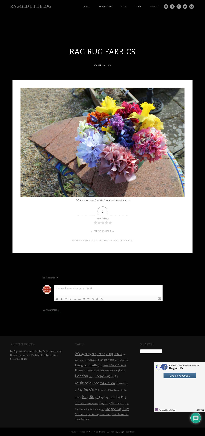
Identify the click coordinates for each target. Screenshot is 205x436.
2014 (79, 353)
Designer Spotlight (88, 365)
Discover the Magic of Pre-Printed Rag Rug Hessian (33, 355)
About (154, 6)
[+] (101, 298)
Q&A (93, 389)
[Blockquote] (84, 299)
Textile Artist (120, 414)
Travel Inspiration (82, 418)
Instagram (166, 6)
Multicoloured (87, 382)
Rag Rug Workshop (112, 403)
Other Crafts (107, 383)
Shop (138, 6)
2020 (118, 353)
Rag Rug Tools (107, 397)
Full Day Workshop (91, 370)
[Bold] (57, 299)
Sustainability (93, 414)
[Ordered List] (75, 299)
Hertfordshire (103, 370)
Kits (123, 6)
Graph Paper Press (127, 432)
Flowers (79, 370)
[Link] (93, 299)
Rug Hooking (91, 409)
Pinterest (178, 6)
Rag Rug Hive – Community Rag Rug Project (29, 351)
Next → (109, 231)
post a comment (124, 240)
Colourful (123, 360)
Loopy (91, 376)
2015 (87, 353)
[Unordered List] (79, 299)
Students (81, 414)
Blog (87, 6)
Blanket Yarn (106, 360)
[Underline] (66, 299)
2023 (77, 360)
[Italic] (61, 299)
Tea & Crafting (105, 414)
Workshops (105, 6)
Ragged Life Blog (30, 6)
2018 (101, 353)
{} (97, 298)
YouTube (191, 6)
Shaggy (101, 409)
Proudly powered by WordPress (84, 432)
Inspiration (120, 370)
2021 (124, 354)
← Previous (98, 231)
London (81, 375)
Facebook (172, 6)
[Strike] (70, 299)
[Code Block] (88, 299)
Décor (105, 365)
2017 (94, 354)
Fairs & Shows (117, 365)
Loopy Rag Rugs (106, 376)
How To (112, 370)
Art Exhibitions (91, 360)
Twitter (185, 6)
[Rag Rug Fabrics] (102, 195)
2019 (109, 353)
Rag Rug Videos (92, 404)
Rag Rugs (90, 396)
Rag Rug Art (115, 390)
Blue (116, 360)
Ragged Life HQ (104, 390)
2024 (82, 360)
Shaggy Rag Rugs (117, 409)
